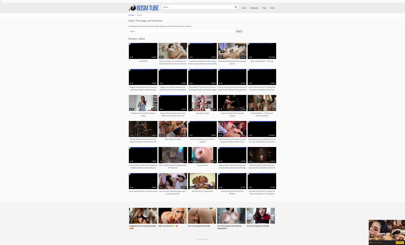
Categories (254, 8)
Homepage (131, 15)
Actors (272, 8)
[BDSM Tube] (144, 7)
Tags (264, 8)
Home (244, 8)
